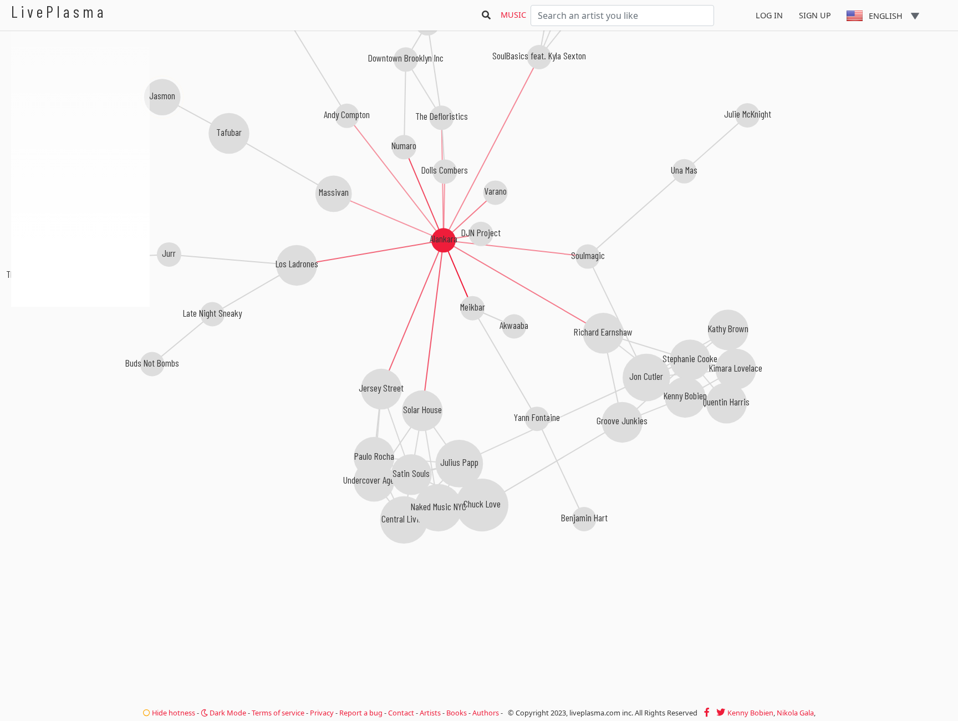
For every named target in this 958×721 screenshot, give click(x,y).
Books (456, 713)
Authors (485, 713)
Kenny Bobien (750, 713)
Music (513, 14)
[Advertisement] (80, 366)
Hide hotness (172, 713)
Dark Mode (227, 713)
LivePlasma (59, 11)
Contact (401, 713)
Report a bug (361, 713)
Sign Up (815, 15)
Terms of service (278, 713)
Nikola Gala (795, 713)
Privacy (322, 713)
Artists (430, 713)
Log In (769, 15)
